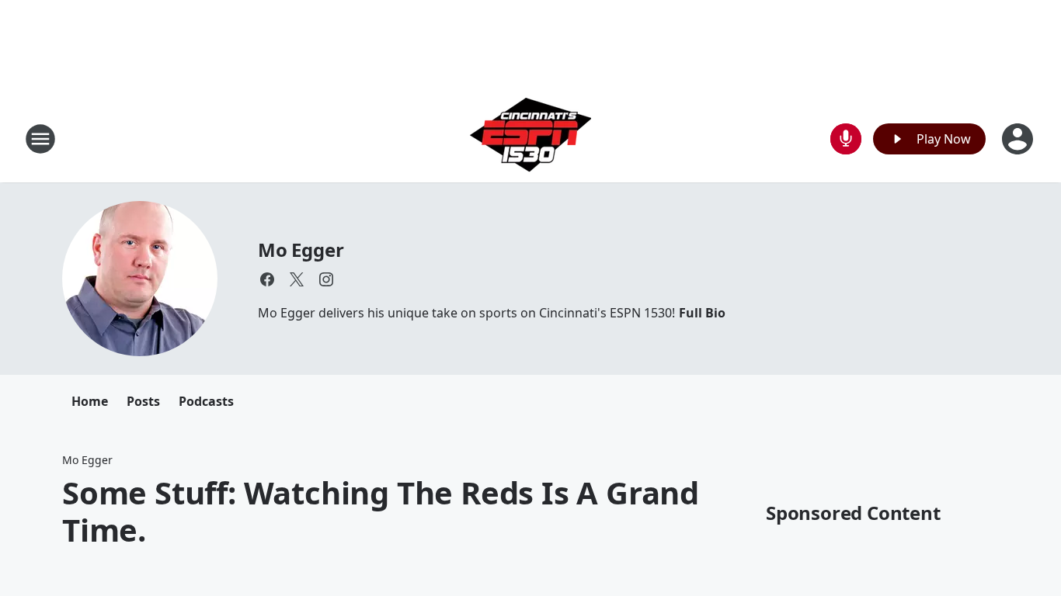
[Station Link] (530, 138)
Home (89, 401)
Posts (143, 401)
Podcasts (206, 401)
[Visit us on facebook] (267, 279)
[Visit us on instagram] (326, 279)
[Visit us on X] (296, 279)
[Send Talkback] (845, 138)
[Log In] (1019, 138)
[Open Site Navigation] (40, 138)
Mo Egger (300, 249)
